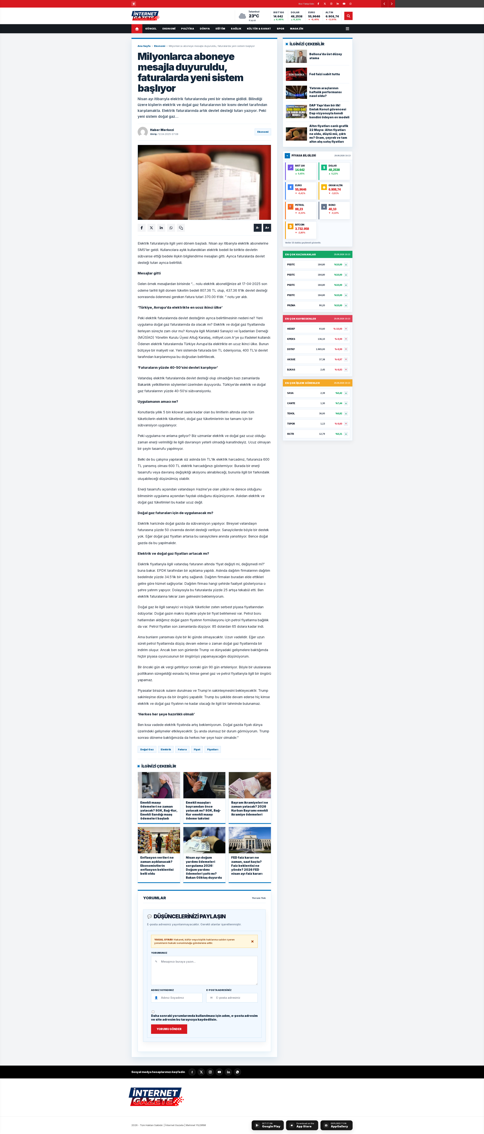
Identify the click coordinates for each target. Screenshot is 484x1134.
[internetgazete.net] (146, 16)
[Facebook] (192, 1072)
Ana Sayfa (144, 45)
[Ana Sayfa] (136, 28)
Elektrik (166, 749)
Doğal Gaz (147, 749)
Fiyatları (212, 749)
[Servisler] (347, 28)
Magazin (296, 28)
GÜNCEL (151, 28)
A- (257, 227)
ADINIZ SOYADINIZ (162, 990)
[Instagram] (210, 1072)
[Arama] (348, 16)
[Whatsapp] (237, 1072)
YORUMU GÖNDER (169, 1029)
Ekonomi (169, 28)
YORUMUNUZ (159, 953)
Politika (187, 28)
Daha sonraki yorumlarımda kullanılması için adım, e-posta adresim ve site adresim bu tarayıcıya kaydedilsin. (204, 1017)
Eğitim (220, 28)
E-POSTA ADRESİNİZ (219, 990)
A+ (267, 227)
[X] (201, 1072)
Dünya (205, 28)
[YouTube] (219, 1072)
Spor (280, 28)
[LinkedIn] (228, 1072)
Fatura (182, 749)
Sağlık (236, 28)
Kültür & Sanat (259, 28)
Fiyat (197, 749)
